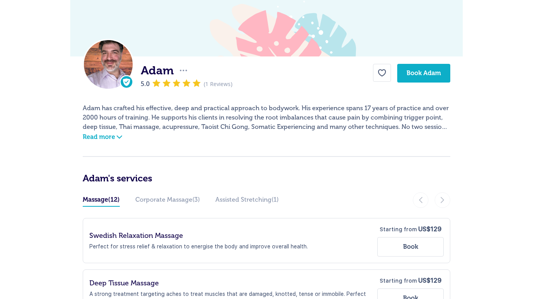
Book (410, 246)
